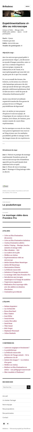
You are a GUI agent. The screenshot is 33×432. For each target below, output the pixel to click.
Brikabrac (8, 6)
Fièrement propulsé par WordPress (20, 428)
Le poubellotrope (10, 350)
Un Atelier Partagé (9, 400)
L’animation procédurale (13, 292)
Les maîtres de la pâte (12, 253)
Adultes (7, 192)
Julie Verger (8, 328)
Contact (5, 417)
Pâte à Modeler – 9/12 (11, 250)
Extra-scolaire (11, 190)
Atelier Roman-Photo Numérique (15, 262)
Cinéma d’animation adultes (14, 243)
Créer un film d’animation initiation (17, 240)
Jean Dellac (8, 316)
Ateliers (5, 190)
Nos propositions (8, 409)
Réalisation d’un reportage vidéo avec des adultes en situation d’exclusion (16, 287)
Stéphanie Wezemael (11, 331)
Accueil (5, 396)
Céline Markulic (10, 333)
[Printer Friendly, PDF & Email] (16, 186)
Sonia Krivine (9, 318)
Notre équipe (7, 404)
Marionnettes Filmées (12, 267)
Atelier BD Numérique (12, 265)
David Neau (8, 323)
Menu (27, 6)
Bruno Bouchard (10, 311)
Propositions (19, 190)
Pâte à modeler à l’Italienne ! (14, 372)
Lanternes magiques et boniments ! (16, 348)
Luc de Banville (9, 309)
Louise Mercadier (10, 321)
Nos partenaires (8, 413)
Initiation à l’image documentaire (16, 272)
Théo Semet (13, 192)
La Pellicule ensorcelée (12, 270)
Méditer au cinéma (11, 255)
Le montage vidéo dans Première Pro (17, 275)
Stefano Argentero (10, 306)
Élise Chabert (9, 314)
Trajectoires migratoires (13, 282)
